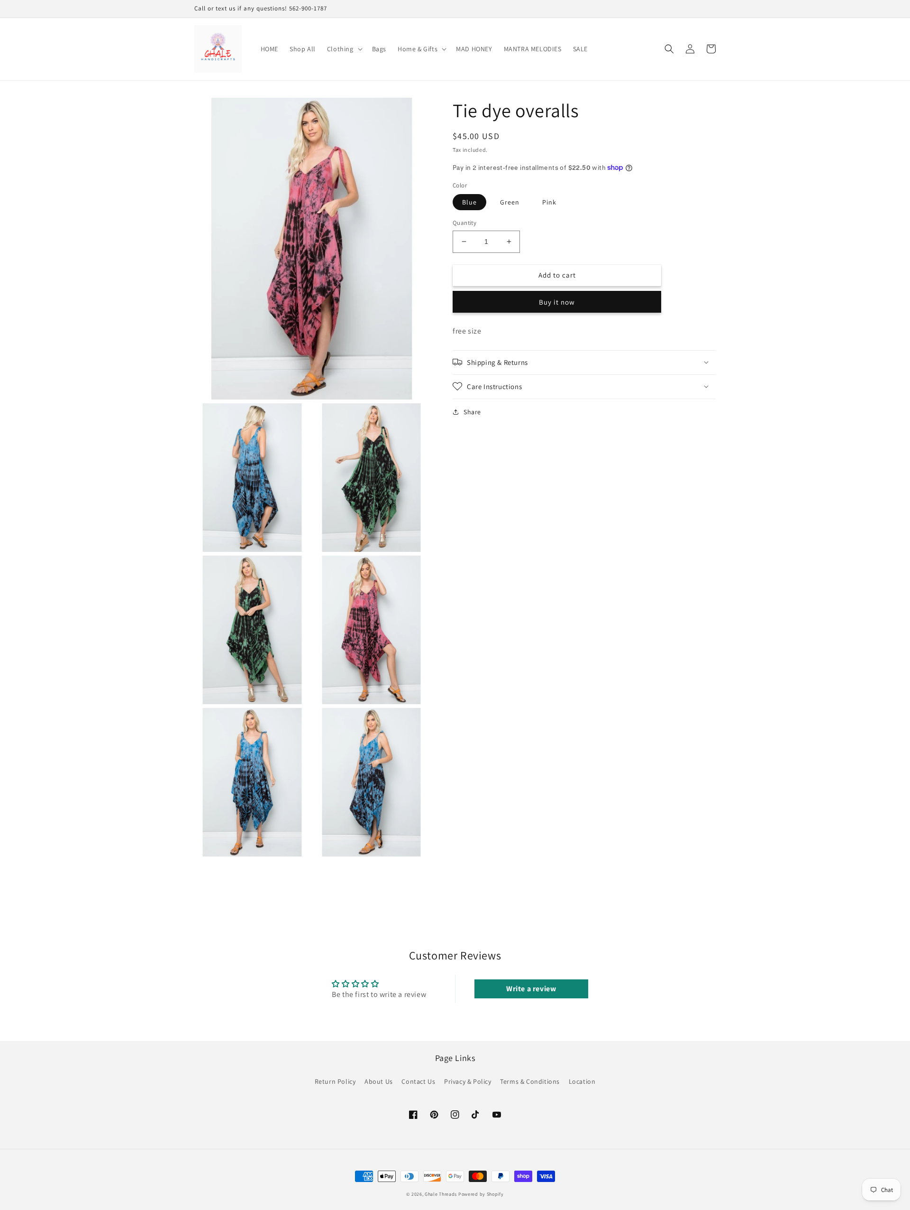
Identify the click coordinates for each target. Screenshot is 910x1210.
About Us (378, 1081)
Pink (549, 202)
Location (582, 1081)
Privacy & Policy (467, 1081)
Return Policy (335, 1081)
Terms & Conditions (530, 1081)
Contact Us (418, 1081)
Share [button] (472, 411)
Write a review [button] (531, 989)
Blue (469, 202)
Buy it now (557, 301)
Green (509, 202)
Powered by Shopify (481, 1194)
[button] (343, 49)
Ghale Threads (441, 1194)
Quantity (464, 223)
